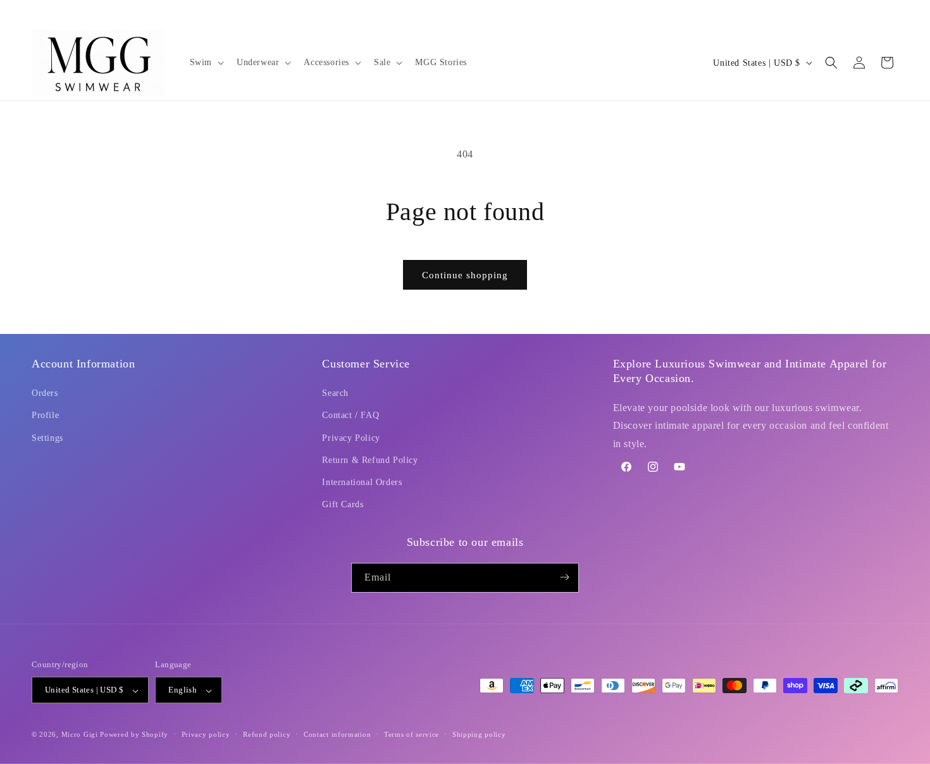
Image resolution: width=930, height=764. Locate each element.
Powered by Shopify (134, 735)
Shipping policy (479, 734)
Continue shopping (465, 275)
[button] (205, 62)
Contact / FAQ (350, 416)
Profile (45, 416)
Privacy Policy (351, 438)
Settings (47, 438)
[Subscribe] (564, 577)
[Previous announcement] (36, 12)
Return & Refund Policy (370, 460)
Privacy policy (206, 734)
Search (335, 393)
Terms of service (411, 734)
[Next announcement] (894, 12)
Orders (45, 393)
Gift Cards (342, 505)
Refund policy (266, 734)
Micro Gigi (79, 735)
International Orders (362, 482)
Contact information (337, 734)
